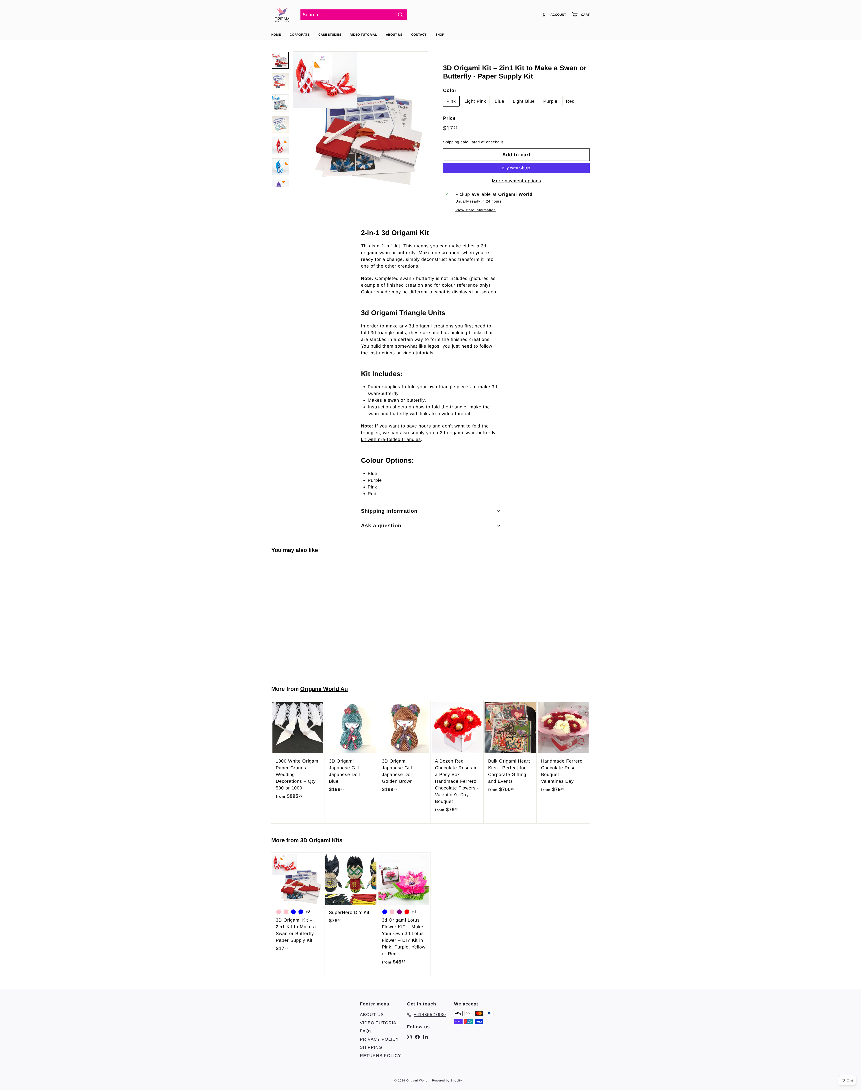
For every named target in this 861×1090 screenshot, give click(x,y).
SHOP (439, 34)
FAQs (366, 1031)
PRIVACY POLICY (379, 1039)
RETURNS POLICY (380, 1055)
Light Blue (524, 101)
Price (449, 118)
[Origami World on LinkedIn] (425, 1036)
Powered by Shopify (447, 1080)
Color (450, 90)
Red (570, 101)
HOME (276, 34)
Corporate (299, 34)
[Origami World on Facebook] (417, 1036)
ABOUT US (394, 34)
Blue (499, 101)
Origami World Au (324, 689)
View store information (475, 210)
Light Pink (475, 101)
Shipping (451, 142)
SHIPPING (371, 1047)
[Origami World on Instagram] (409, 1036)
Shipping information (389, 511)
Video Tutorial (363, 34)
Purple (550, 101)
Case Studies (329, 34)
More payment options (516, 180)
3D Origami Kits (321, 840)
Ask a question (381, 525)
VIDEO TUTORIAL (379, 1022)
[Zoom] (360, 119)
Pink (451, 101)
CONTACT (418, 34)
